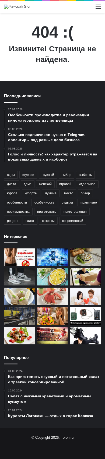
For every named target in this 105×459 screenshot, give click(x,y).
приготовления (75, 212)
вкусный (48, 175)
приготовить (46, 212)
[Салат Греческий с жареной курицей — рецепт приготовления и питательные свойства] (19, 336)
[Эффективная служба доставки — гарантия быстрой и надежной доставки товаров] (85, 277)
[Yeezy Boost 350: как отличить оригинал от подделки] (19, 277)
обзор (85, 193)
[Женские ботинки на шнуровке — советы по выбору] (85, 336)
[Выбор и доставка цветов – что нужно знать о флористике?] (52, 316)
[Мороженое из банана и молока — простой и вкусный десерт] (19, 296)
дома (28, 184)
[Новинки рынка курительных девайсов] (85, 316)
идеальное (87, 184)
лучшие (51, 193)
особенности (17, 202)
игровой (65, 184)
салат (30, 221)
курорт (12, 193)
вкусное (28, 175)
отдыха (67, 202)
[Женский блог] (17, 7)
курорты (31, 193)
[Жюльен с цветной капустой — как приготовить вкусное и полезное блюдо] (52, 277)
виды (11, 175)
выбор (66, 175)
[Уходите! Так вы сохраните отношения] (85, 296)
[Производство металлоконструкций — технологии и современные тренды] (19, 316)
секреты (48, 221)
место (68, 193)
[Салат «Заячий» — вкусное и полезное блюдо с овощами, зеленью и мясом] (85, 257)
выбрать (85, 175)
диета (11, 184)
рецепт (12, 221)
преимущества (18, 212)
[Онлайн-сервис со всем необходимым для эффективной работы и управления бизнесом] (52, 257)
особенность (44, 202)
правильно (88, 202)
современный (72, 221)
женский (45, 184)
